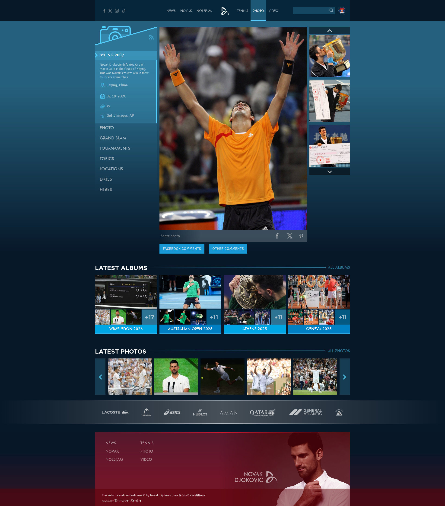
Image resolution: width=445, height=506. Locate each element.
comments (182, 248)
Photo (258, 11)
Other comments (228, 248)
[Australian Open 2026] (190, 292)
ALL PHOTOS (339, 351)
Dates (106, 179)
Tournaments (115, 148)
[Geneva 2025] (319, 292)
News (171, 11)
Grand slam (113, 138)
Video (273, 11)
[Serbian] (342, 10)
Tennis (242, 11)
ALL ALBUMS (339, 268)
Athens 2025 (254, 329)
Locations (111, 169)
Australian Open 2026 (190, 329)
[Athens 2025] (255, 292)
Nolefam (204, 11)
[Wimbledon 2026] (126, 292)
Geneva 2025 (319, 329)
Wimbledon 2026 (126, 329)
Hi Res (106, 190)
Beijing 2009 (112, 55)
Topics (107, 159)
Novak (186, 11)
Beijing (111, 85)
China (123, 85)
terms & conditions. (192, 495)
